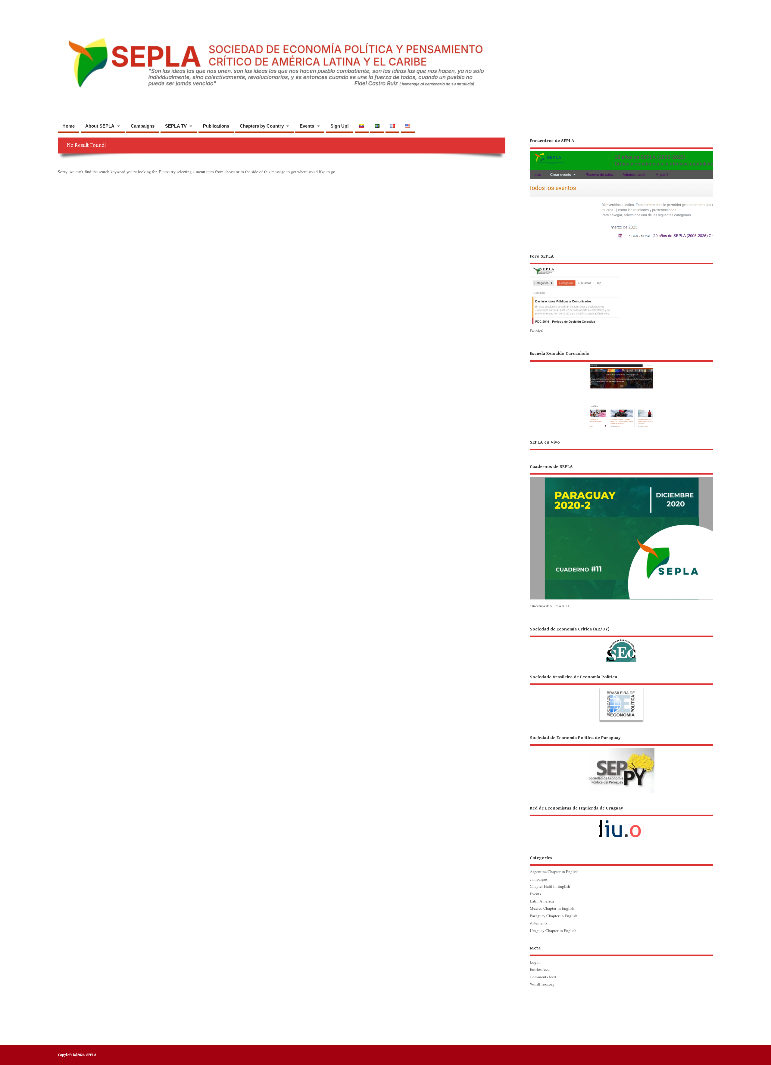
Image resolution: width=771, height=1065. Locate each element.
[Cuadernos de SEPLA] (621, 598)
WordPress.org (542, 984)
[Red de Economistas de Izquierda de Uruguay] (621, 824)
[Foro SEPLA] (575, 323)
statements (538, 923)
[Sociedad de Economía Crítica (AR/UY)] (621, 644)
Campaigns (143, 125)
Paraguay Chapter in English (553, 915)
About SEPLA (99, 125)
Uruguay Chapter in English (553, 930)
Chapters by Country (262, 125)
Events (307, 125)
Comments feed (543, 977)
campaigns (539, 879)
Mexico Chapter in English (552, 908)
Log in (535, 962)
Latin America (542, 901)
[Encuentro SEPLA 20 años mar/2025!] (621, 238)
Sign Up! (339, 125)
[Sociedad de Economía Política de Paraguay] (621, 764)
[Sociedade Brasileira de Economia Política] (621, 698)
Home (68, 125)
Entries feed (540, 969)
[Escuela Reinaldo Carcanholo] (621, 388)
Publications (216, 125)
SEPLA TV (176, 125)
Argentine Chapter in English (554, 871)
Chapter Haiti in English (550, 886)
